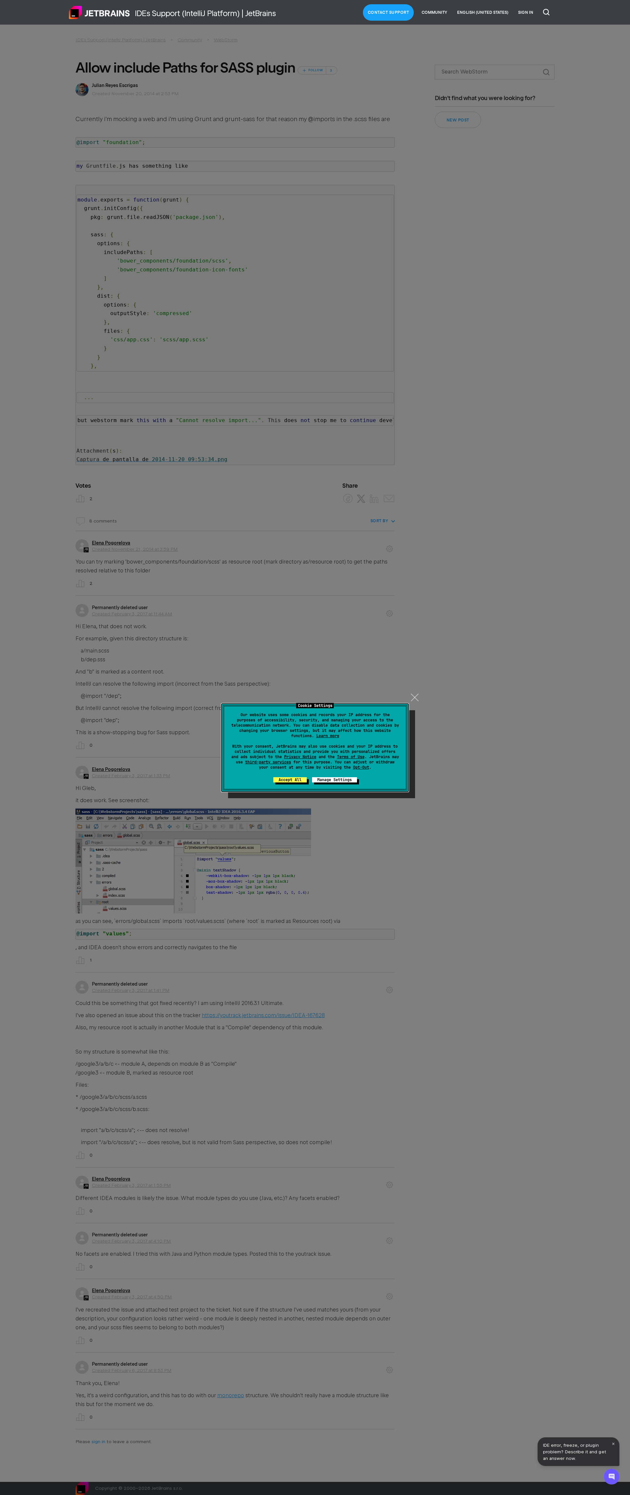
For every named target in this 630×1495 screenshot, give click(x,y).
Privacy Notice (300, 756)
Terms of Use (351, 756)
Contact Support (388, 12)
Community (434, 12)
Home (99, 12)
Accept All (290, 779)
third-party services (268, 762)
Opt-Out (361, 767)
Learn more (327, 735)
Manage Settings (334, 779)
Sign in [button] (525, 12)
